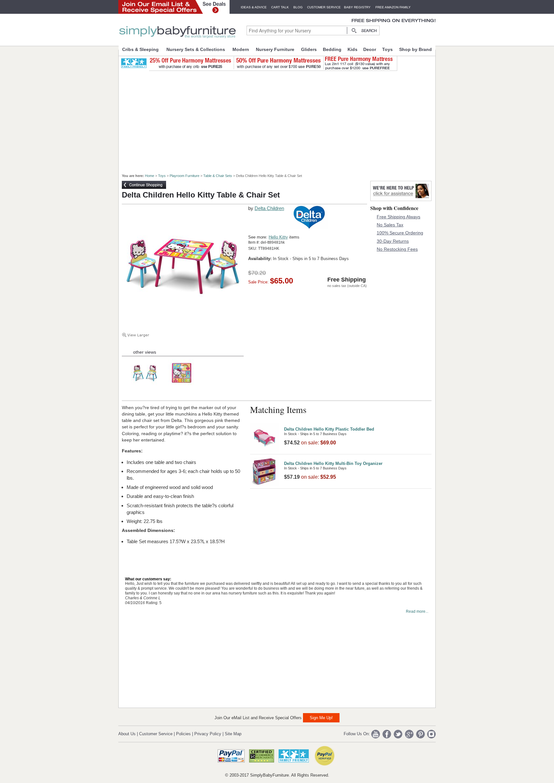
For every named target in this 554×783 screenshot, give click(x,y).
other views (144, 352)
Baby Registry (357, 7)
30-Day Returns (393, 241)
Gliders (309, 49)
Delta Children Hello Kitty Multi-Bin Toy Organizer (333, 463)
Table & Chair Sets (217, 176)
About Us (127, 733)
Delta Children (269, 208)
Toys (387, 49)
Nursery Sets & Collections (195, 49)
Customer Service (324, 7)
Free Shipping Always (398, 216)
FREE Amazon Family (393, 7)
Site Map (233, 733)
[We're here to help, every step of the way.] (401, 199)
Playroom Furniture (184, 176)
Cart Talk (280, 7)
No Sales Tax (390, 224)
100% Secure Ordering (400, 232)
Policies (183, 733)
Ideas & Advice (254, 7)
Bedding (332, 49)
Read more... (417, 611)
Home (149, 176)
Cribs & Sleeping (140, 49)
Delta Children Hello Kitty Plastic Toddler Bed (329, 429)
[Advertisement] (280, 119)
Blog (298, 7)
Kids (352, 49)
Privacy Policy (207, 733)
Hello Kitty (278, 237)
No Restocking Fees (397, 249)
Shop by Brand (415, 49)
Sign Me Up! (321, 717)
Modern (240, 49)
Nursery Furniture (275, 49)
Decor (369, 49)
